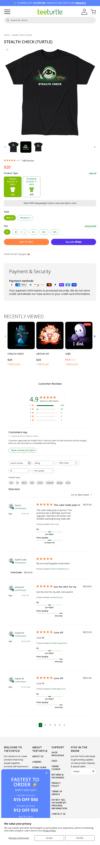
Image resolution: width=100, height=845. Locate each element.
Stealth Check (16, 353)
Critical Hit (42, 353)
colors (40, 483)
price (68, 483)
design (59, 483)
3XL (55, 232)
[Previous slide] (5, 147)
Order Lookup (56, 768)
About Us (37, 756)
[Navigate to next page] (64, 725)
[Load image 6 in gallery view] (26, 147)
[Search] (7, 20)
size (11, 483)
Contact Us (59, 813)
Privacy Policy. (49, 830)
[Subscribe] (93, 771)
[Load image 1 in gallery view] (13, 147)
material (49, 483)
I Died (68, 353)
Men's (10, 217)
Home (6, 35)
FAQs (54, 760)
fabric (24, 483)
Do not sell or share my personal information (59, 804)
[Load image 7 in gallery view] (38, 147)
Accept (49, 838)
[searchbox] (18, 463)
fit (17, 483)
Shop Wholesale (58, 754)
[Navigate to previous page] (35, 725)
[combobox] (50, 20)
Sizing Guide (39, 767)
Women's (25, 217)
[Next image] (31, 335)
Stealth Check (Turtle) (22, 35)
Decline (79, 838)
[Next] (94, 336)
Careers (36, 761)
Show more (14, 489)
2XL (44, 232)
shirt (32, 483)
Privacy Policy (56, 784)
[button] (7, 12)
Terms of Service (57, 793)
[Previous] (5, 336)
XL (33, 232)
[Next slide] (94, 147)
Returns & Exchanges (58, 776)
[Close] (46, 773)
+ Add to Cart (14, 364)
